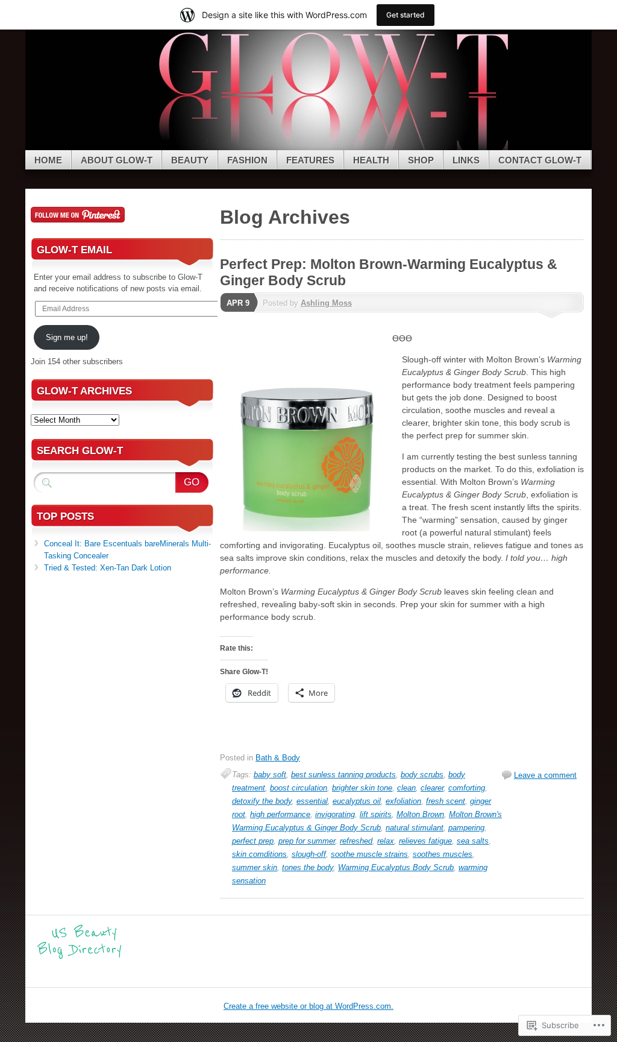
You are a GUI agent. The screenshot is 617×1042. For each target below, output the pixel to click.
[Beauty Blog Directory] (79, 957)
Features (310, 160)
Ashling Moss (326, 303)
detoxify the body (262, 801)
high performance (280, 814)
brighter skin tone (362, 787)
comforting (466, 787)
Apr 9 (238, 303)
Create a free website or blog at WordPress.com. (308, 1006)
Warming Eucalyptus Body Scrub (396, 867)
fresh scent (445, 801)
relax (385, 840)
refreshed (356, 840)
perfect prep (253, 840)
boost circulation (298, 787)
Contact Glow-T (539, 160)
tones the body (307, 867)
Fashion (247, 160)
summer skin (254, 867)
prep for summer (306, 840)
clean (406, 787)
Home (48, 160)
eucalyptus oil (357, 801)
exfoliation (403, 801)
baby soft (270, 774)
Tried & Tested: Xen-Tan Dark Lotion (107, 567)
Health (371, 160)
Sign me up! (67, 337)
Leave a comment (545, 775)
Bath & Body (277, 757)
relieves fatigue (425, 840)
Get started (405, 14)
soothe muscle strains (369, 854)
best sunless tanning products (343, 774)
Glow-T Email (74, 250)
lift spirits (376, 814)
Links (466, 160)
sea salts (473, 840)
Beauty (189, 160)
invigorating (335, 814)
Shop (421, 160)
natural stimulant (414, 827)
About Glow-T (116, 160)
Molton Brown (420, 814)
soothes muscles (442, 854)
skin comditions (259, 854)
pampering (466, 827)
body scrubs (422, 774)
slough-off (309, 854)
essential (312, 801)
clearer (432, 787)
